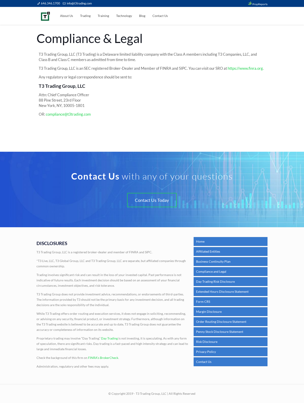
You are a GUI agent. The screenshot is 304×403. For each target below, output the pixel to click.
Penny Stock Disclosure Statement (219, 331)
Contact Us (203, 362)
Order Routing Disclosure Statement (221, 321)
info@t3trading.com (79, 3)
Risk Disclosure (206, 342)
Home (200, 241)
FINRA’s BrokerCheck (103, 358)
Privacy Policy (206, 352)
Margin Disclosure (209, 311)
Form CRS (203, 301)
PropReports (260, 4)
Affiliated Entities (208, 251)
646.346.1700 (50, 3)
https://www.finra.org (245, 68)
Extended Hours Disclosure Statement (222, 291)
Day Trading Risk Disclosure (215, 281)
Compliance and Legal (211, 271)
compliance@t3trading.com (68, 114)
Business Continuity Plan (213, 261)
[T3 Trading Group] (45, 16)
